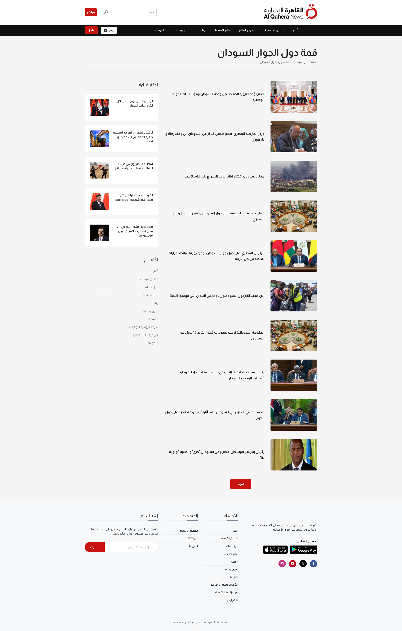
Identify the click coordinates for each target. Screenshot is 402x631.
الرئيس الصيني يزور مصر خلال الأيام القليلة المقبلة (135, 103)
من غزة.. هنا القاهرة (145, 335)
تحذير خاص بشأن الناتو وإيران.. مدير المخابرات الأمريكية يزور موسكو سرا (134, 231)
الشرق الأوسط (274, 30)
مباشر (91, 12)
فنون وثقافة (181, 30)
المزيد (241, 484)
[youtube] (292, 563)
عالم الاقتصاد (222, 30)
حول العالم (246, 30)
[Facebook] (313, 563)
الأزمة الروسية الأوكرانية (143, 327)
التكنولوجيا (152, 342)
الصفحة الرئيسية (307, 62)
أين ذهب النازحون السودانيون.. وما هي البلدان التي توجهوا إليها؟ (216, 295)
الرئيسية (312, 30)
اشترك (94, 547)
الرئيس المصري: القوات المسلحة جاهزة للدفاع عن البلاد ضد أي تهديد (133, 137)
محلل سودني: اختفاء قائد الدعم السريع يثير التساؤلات (224, 176)
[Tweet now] (303, 563)
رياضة (201, 30)
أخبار (295, 30)
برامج (111, 30)
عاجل (91, 30)
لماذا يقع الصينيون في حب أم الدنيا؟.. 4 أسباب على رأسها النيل (133, 166)
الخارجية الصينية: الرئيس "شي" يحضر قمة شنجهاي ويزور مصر (134, 197)
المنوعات (152, 319)
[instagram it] (282, 563)
